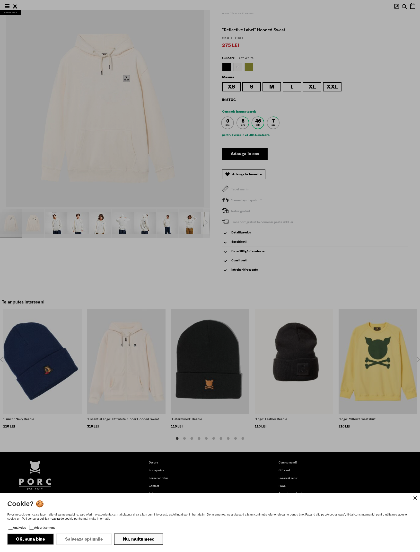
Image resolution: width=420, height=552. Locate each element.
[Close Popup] (415, 498)
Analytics (19, 527)
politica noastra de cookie (56, 518)
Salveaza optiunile (84, 539)
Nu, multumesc (138, 539)
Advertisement (44, 527)
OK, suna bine (30, 539)
